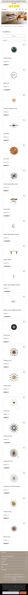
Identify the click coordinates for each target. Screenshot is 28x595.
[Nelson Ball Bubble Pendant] (14, 226)
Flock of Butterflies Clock (11, 184)
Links (2, 567)
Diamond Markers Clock (10, 108)
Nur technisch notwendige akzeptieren (10, 592)
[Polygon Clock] (14, 352)
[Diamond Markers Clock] (14, 100)
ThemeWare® (14, 580)
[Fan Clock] (14, 150)
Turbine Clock (7, 511)
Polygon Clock (7, 360)
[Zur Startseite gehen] (14, 6)
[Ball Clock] (14, 75)
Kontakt (22, 574)
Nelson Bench (7, 259)
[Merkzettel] (19, 9)
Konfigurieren (23, 592)
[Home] (1, 26)
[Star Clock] (14, 402)
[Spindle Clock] (14, 377)
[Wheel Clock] (14, 528)
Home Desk (7, 209)
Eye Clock (6, 133)
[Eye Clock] (14, 125)
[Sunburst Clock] (14, 427)
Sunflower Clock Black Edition (12, 486)
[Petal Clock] (14, 327)
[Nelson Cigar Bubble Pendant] (14, 276)
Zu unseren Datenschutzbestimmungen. (14, 590)
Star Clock (6, 411)
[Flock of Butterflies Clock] (14, 175)
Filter (15, 36)
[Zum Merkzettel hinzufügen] (24, 44)
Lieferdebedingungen (16, 574)
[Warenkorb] (26, 9)
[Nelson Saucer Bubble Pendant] (14, 301)
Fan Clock (6, 159)
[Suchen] (16, 9)
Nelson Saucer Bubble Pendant (12, 310)
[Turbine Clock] (14, 503)
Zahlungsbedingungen (8, 574)
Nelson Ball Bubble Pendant (11, 234)
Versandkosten (20, 576)
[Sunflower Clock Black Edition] (14, 478)
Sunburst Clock (8, 436)
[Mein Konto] (22, 9)
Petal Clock (7, 335)
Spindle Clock (7, 385)
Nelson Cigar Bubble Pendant (12, 285)
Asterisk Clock (7, 58)
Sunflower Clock (8, 461)
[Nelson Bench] (14, 251)
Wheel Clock (7, 537)
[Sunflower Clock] (14, 453)
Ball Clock (6, 83)
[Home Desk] (14, 201)
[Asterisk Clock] (14, 49)
